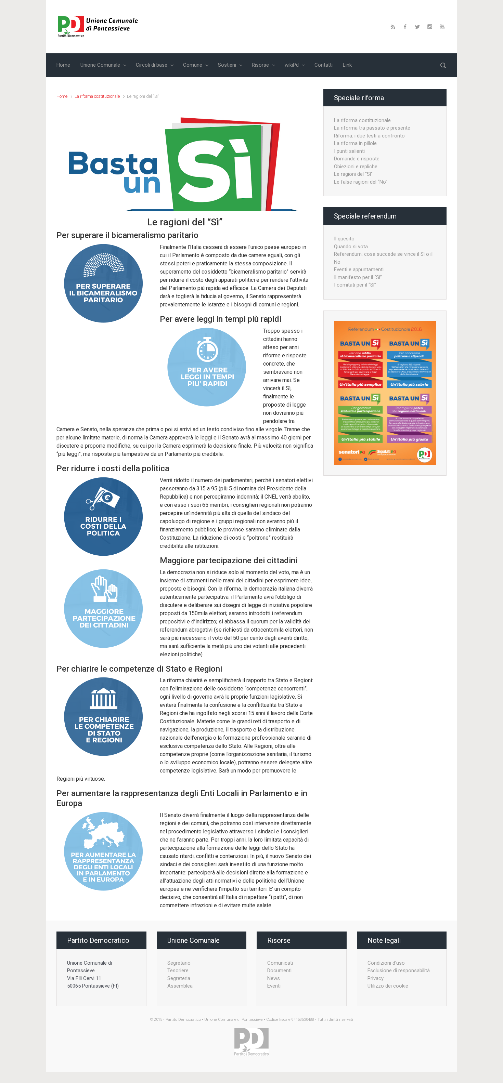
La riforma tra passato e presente (372, 128)
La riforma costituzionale (97, 96)
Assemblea (180, 986)
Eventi (274, 986)
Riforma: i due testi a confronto (369, 136)
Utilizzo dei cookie (387, 986)
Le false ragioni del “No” (360, 182)
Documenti (279, 970)
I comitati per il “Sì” (355, 285)
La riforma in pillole (355, 143)
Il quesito (344, 239)
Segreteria (178, 978)
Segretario (179, 963)
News (273, 978)
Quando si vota (351, 246)
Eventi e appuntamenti (359, 269)
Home (61, 96)
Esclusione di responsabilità (398, 970)
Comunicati (280, 963)
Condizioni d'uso (386, 963)
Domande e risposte (356, 159)
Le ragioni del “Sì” (353, 174)
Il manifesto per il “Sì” (358, 277)
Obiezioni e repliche (355, 166)
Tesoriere (178, 970)
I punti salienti (349, 151)
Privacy (375, 978)
